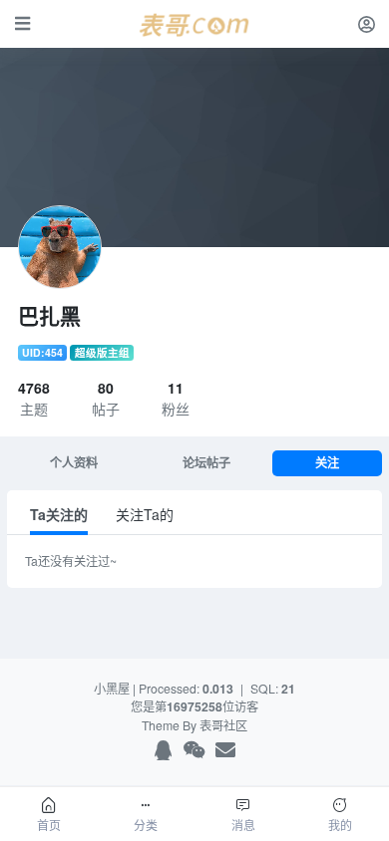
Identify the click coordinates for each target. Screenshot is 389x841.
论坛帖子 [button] (206, 462)
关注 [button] (327, 462)
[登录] (366, 23)
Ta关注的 (59, 514)
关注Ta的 (145, 514)
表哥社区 (223, 724)
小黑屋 (112, 688)
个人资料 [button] (74, 462)
